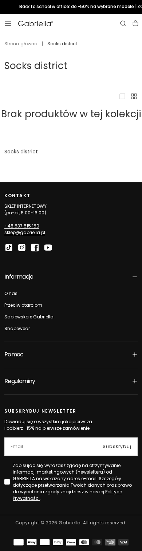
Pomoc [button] (14, 354)
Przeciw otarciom (23, 305)
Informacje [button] (18, 276)
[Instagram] (21, 247)
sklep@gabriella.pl (24, 232)
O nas (10, 293)
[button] (8, 23)
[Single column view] (122, 96)
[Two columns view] (134, 96)
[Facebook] (35, 247)
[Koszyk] (135, 23)
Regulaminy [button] (19, 381)
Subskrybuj (117, 446)
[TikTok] (8, 247)
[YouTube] (48, 247)
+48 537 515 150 (21, 226)
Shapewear (17, 328)
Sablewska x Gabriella (29, 317)
